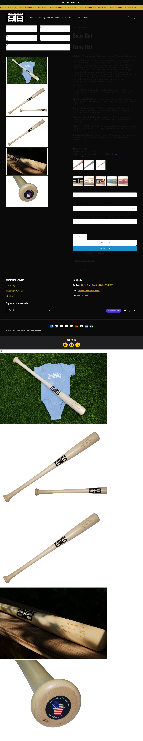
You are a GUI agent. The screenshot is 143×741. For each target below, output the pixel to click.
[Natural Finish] (101, 165)
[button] (32, 17)
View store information (85, 260)
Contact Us (12, 296)
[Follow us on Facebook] (65, 344)
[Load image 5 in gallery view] (27, 191)
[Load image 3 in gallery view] (27, 132)
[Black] (78, 181)
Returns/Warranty (15, 291)
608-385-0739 (82, 295)
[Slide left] (8, 55)
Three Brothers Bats (19, 330)
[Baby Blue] (112, 181)
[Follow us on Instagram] (71, 344)
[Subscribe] (49, 310)
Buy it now (105, 248)
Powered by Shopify (34, 330)
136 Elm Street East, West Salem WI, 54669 (97, 285)
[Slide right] (8, 209)
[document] (71, 547)
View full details (80, 270)
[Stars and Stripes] (101, 181)
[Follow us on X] (77, 344)
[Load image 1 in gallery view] (27, 71)
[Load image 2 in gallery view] (27, 100)
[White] (89, 181)
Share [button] (77, 265)
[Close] (1, 351)
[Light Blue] (89, 165)
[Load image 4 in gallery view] (27, 161)
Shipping (76, 151)
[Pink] (78, 165)
